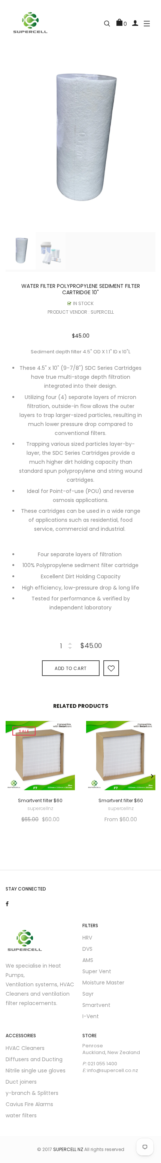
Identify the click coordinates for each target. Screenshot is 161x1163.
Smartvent (96, 1005)
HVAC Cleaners (25, 1048)
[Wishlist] (111, 668)
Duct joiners (21, 1082)
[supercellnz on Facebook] (7, 904)
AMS (87, 960)
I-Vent (90, 1016)
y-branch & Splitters (32, 1093)
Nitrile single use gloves (36, 1070)
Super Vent (96, 971)
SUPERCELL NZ (68, 1149)
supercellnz (40, 808)
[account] (135, 23)
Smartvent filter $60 (40, 801)
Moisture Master (103, 982)
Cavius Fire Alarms (29, 1104)
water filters (21, 1115)
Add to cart (71, 668)
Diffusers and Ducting (34, 1059)
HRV (87, 937)
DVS (87, 949)
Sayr (88, 994)
